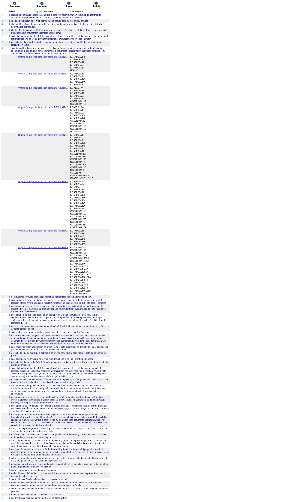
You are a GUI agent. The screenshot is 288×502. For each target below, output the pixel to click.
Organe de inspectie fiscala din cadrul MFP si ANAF (43, 57)
